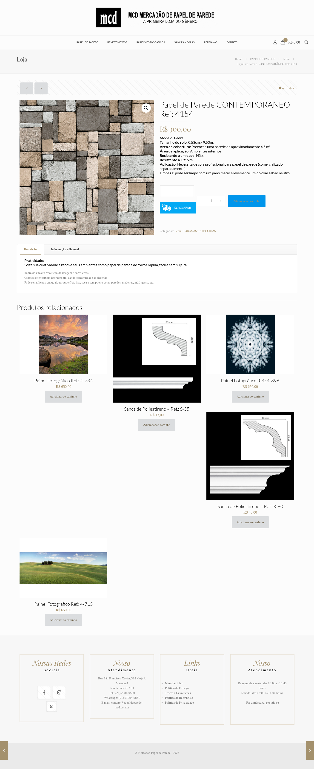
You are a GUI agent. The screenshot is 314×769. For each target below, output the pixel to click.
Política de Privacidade (179, 702)
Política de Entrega (177, 688)
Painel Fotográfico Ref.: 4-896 (250, 380)
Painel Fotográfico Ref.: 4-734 (63, 380)
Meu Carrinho (174, 683)
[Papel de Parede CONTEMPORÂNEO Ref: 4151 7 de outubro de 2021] (310, 750)
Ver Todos (287, 88)
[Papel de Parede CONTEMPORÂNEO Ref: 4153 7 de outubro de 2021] (4, 750)
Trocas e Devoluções (178, 693)
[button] (146, 108)
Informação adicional (65, 249)
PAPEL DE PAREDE (262, 59)
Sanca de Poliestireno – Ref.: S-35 (156, 409)
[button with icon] (44, 692)
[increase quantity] (221, 201)
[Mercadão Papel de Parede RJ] (157, 17)
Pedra (286, 59)
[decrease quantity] (201, 201)
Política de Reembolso (179, 697)
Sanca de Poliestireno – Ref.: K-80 (250, 506)
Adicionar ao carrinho (246, 201)
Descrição (30, 249)
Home (238, 59)
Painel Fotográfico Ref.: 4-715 (63, 604)
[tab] (30, 249)
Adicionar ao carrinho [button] (63, 396)
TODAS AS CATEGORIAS (199, 231)
